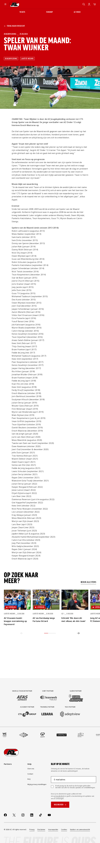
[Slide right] (78, 633)
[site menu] (5, 4)
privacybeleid (59, 796)
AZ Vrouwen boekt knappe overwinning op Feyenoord (15, 621)
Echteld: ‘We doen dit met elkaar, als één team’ (73, 620)
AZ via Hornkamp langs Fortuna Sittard (44, 620)
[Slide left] (21, 633)
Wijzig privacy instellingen (36, 784)
